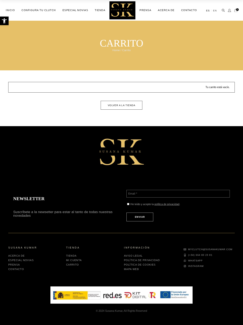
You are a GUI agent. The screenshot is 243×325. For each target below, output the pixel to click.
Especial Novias (21, 260)
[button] (4, 21)
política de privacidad (166, 204)
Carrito (72, 264)
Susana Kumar (113, 310)
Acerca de (16, 255)
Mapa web (131, 269)
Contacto (16, 269)
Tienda (71, 255)
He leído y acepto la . (155, 204)
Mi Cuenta (74, 260)
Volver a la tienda (121, 105)
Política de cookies (140, 264)
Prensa (14, 264)
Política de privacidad (142, 260)
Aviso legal (133, 255)
